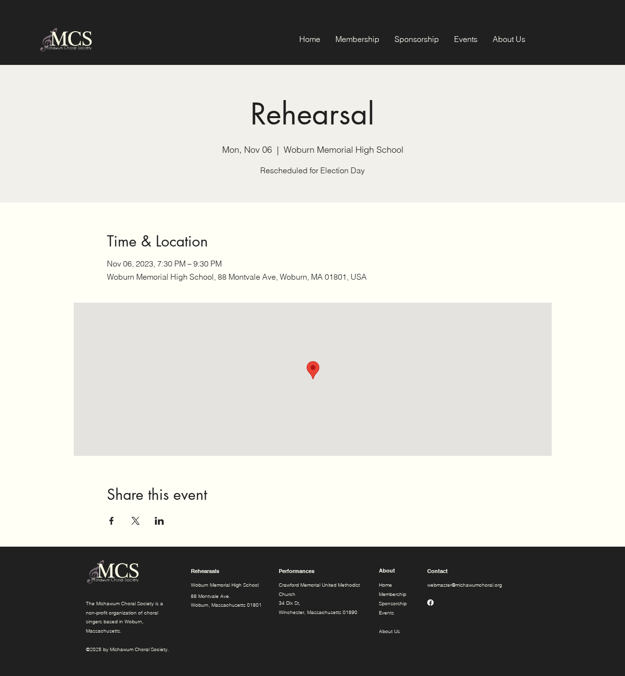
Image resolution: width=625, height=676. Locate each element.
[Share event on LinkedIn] (159, 521)
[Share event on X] (135, 521)
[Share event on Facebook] (111, 521)
